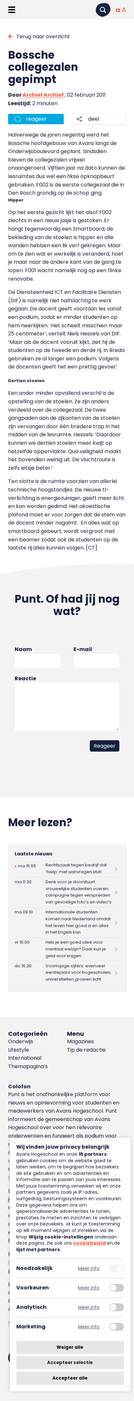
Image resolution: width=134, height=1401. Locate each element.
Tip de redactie (86, 1050)
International (24, 1058)
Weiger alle (70, 1347)
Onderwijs (20, 1041)
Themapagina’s (28, 1066)
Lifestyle (18, 1050)
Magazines (80, 1041)
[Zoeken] (103, 10)
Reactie (25, 678)
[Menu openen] (11, 9)
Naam (23, 649)
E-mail (83, 649)
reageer (36, 119)
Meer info (89, 1268)
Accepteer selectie (70, 1363)
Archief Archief (43, 95)
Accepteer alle (69, 1378)
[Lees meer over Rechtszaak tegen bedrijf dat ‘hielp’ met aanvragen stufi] (67, 869)
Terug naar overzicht (43, 36)
